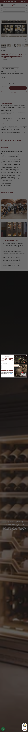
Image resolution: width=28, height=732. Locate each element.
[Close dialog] (26, 355)
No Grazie (7, 375)
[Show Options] (12, 368)
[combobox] (7, 368)
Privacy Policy (10, 373)
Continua (7, 370)
